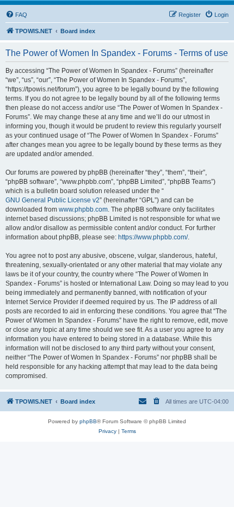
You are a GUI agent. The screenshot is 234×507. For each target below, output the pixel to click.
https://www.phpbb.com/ (153, 237)
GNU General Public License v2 (52, 200)
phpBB (88, 421)
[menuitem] (16, 14)
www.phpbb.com (83, 209)
